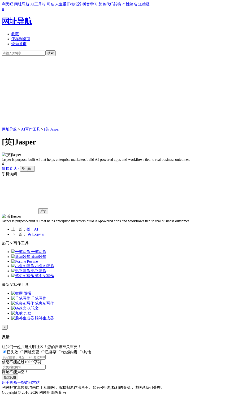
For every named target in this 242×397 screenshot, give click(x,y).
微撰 (27, 293)
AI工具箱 (38, 4)
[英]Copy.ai (35, 234)
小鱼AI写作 (44, 266)
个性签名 (129, 4)
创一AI (32, 229)
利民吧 (7, 4)
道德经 (144, 4)
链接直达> (10, 168)
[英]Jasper (52, 129)
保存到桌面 (20, 39)
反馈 (43, 211)
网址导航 (21, 4)
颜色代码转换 (110, 4)
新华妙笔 (38, 257)
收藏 (15, 34)
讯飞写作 (38, 271)
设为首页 (18, 44)
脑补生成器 (44, 318)
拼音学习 (90, 4)
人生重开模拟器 (68, 4)
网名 (50, 4)
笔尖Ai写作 (44, 276)
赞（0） (27, 168)
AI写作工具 (30, 129)
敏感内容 (70, 352)
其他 (87, 352)
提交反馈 (10, 377)
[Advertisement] (121, 91)
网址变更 (31, 352)
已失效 (12, 352)
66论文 (32, 308)
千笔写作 (38, 252)
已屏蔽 (50, 352)
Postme (32, 261)
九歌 (27, 313)
